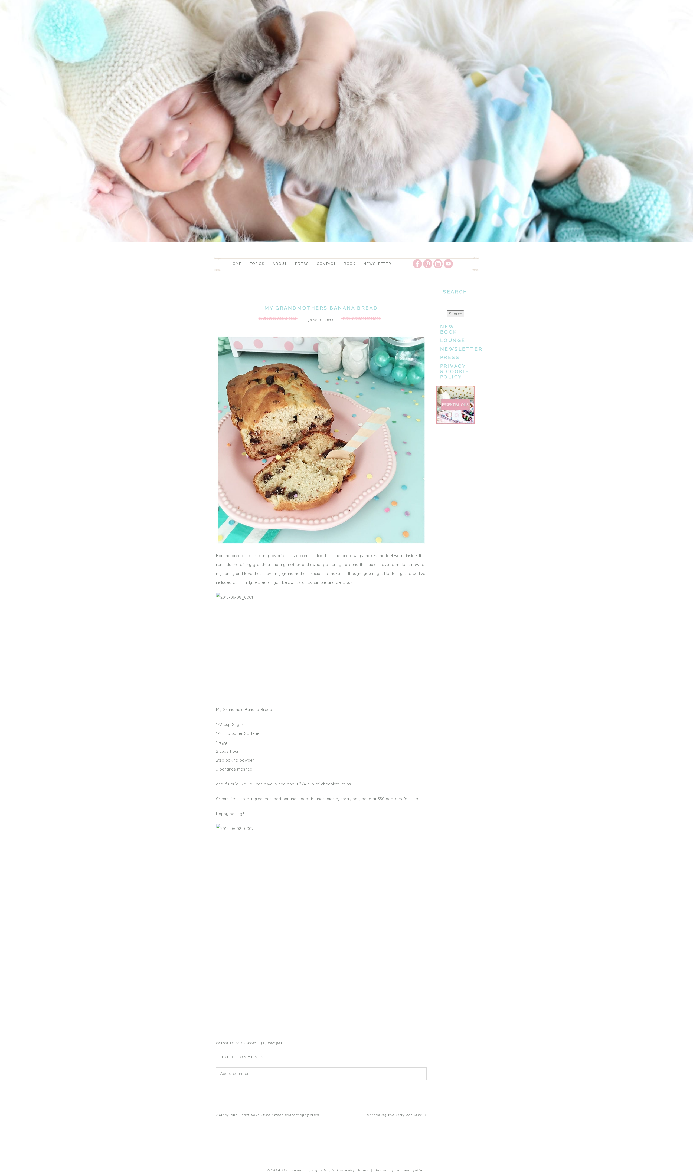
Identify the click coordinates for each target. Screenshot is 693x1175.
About (280, 264)
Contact (326, 264)
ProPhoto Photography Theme (339, 1170)
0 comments (241, 1057)
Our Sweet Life (250, 1043)
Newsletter (377, 264)
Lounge (453, 340)
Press (302, 264)
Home (236, 264)
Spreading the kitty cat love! (395, 1115)
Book (349, 264)
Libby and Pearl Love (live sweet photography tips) (269, 1115)
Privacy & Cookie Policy (455, 371)
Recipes (275, 1043)
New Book (448, 329)
